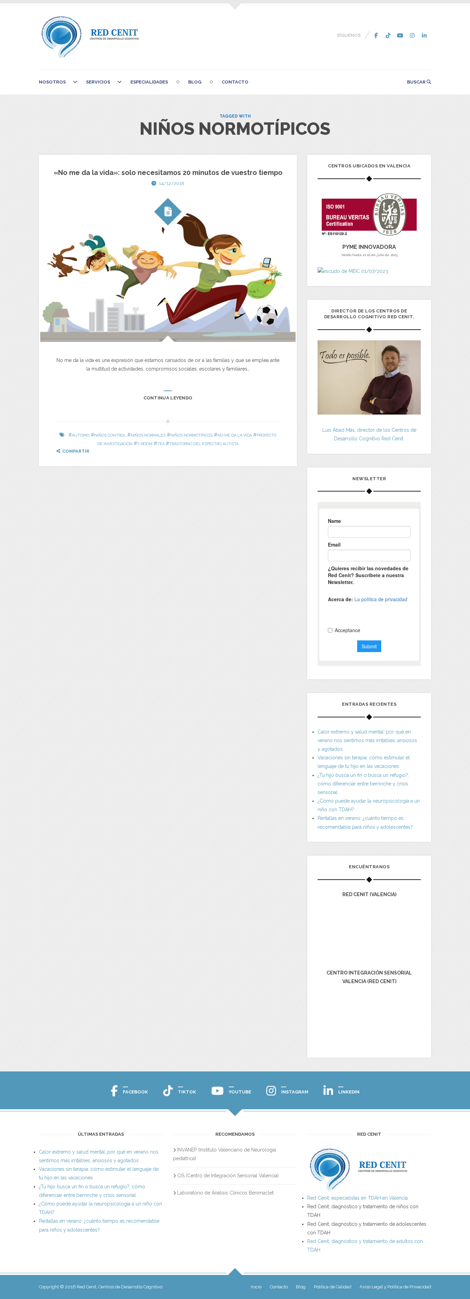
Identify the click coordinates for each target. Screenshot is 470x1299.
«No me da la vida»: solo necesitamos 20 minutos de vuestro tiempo (168, 172)
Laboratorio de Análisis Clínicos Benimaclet (225, 1193)
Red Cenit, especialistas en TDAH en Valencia (357, 1198)
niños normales (148, 435)
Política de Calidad (332, 1286)
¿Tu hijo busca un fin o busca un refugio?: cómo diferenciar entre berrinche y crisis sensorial (363, 783)
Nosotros (52, 82)
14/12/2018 (171, 183)
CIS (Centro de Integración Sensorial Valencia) (228, 1175)
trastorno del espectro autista (203, 444)
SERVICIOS (98, 82)
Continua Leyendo (168, 397)
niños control (110, 435)
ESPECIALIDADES (149, 82)
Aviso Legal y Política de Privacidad (395, 1286)
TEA (160, 444)
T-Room (144, 444)
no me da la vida (234, 435)
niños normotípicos (191, 435)
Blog (194, 82)
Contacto (235, 82)
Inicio (256, 1286)
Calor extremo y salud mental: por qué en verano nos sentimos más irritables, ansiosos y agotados (367, 740)
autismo (80, 435)
